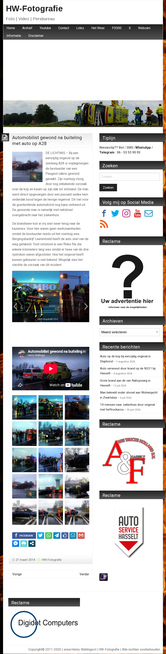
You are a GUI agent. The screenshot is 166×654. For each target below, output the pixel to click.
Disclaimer (36, 36)
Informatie (13, 36)
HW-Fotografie (34, 8)
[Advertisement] (83, 70)
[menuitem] (10, 28)
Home (10, 28)
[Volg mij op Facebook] (104, 214)
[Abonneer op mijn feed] (104, 224)
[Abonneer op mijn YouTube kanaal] (137, 214)
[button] (15, 306)
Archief (27, 28)
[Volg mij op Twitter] (115, 214)
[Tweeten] (40, 535)
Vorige (17, 574)
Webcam (144, 28)
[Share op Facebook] (24, 535)
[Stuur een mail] (149, 214)
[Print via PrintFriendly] (23, 543)
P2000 (116, 28)
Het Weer (98, 28)
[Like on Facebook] (64, 535)
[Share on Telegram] (56, 535)
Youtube (45, 28)
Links (80, 28)
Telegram (106, 152)
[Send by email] (73, 535)
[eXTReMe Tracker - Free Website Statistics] (103, 577)
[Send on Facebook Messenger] (15, 543)
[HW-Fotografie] (83, 113)
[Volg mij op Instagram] (126, 214)
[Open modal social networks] (31, 543)
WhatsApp (143, 147)
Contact (63, 28)
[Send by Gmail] (81, 535)
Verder (84, 574)
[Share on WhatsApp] (48, 535)
